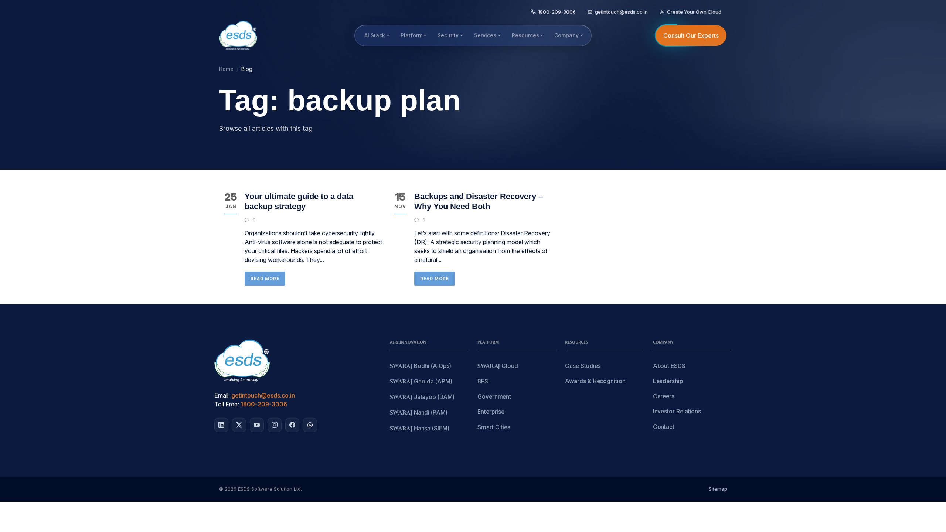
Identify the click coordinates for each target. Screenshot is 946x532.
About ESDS (669, 365)
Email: (222, 395)
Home (226, 69)
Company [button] (566, 35)
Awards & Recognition (595, 381)
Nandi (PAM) (419, 413)
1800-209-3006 (264, 404)
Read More (265, 278)
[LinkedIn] (221, 425)
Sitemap (718, 489)
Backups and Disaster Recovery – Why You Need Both (478, 201)
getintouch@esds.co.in (263, 395)
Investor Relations (677, 411)
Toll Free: (226, 404)
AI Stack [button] (374, 35)
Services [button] (485, 35)
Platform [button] (411, 35)
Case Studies (582, 365)
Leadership (668, 381)
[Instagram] (275, 425)
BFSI (483, 381)
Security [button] (448, 35)
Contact (663, 426)
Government (494, 396)
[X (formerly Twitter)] (239, 425)
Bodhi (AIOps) (420, 366)
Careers (663, 396)
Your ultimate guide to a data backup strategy (299, 201)
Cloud (497, 366)
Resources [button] (525, 35)
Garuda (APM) (421, 382)
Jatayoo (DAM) (422, 397)
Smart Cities (493, 427)
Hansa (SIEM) (419, 429)
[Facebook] (292, 425)
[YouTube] (257, 425)
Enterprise (490, 411)
